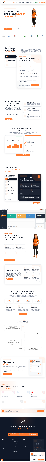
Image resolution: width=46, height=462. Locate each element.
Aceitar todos (41, 459)
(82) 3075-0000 (36, 2)
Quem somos (4, 441)
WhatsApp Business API (15, 448)
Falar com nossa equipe (16, 28)
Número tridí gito (14, 446)
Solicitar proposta (41, 2)
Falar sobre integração (36, 203)
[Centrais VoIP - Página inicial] (6, 2)
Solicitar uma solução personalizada (9, 259)
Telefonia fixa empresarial (15, 443)
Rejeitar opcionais (34, 459)
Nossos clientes (4, 443)
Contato (31, 2)
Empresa (16, 2)
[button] (1, 218)
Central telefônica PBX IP (15, 441)
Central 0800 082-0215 (26, 448)
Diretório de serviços (26, 446)
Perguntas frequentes (5, 446)
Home (13, 2)
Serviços (23, 2)
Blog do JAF (4, 448)
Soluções (20, 2)
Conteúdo (27, 2)
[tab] (10, 56)
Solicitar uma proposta (8, 28)
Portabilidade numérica (26, 443)
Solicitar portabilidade (16, 278)
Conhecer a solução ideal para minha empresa (23, 154)
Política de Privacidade (35, 457)
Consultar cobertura (9, 278)
